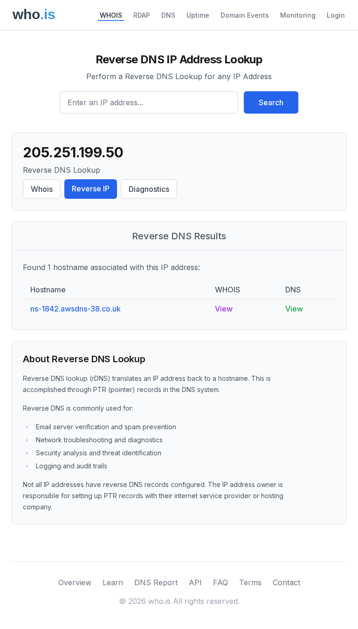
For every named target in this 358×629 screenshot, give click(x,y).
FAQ (220, 582)
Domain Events (244, 15)
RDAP (141, 15)
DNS (168, 15)
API (195, 582)
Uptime (197, 15)
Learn (113, 582)
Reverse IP (91, 188)
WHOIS (111, 15)
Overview (74, 582)
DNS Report (156, 582)
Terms (250, 582)
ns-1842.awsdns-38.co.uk (75, 308)
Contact (286, 582)
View (224, 308)
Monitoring (298, 15)
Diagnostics (149, 189)
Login (336, 15)
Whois (42, 189)
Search (271, 102)
